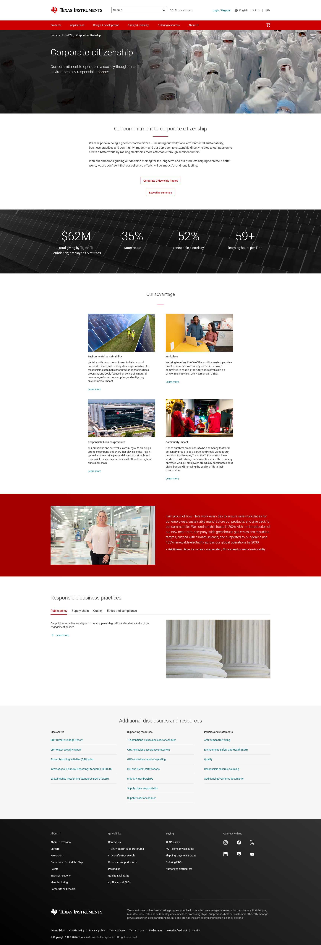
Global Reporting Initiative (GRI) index (72, 759)
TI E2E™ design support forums (126, 848)
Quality (208, 759)
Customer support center (122, 862)
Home (54, 35)
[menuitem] (268, 25)
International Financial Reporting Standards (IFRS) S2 (81, 768)
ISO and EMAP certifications (143, 768)
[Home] (77, 10)
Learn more (94, 389)
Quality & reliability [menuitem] (138, 25)
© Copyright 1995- (64, 937)
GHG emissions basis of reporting (146, 759)
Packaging (114, 868)
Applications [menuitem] (77, 25)
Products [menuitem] (56, 25)
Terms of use (136, 930)
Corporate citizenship (88, 35)
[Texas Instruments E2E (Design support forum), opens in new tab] (239, 855)
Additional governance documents (224, 778)
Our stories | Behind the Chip (67, 862)
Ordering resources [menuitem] (169, 25)
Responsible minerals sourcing (221, 768)
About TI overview (61, 842)
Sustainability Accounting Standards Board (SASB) (80, 778)
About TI (67, 35)
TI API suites (173, 842)
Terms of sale (117, 930)
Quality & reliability (118, 875)
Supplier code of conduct (141, 798)
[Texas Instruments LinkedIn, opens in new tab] (225, 855)
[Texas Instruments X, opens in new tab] (252, 843)
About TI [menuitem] (193, 25)
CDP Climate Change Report (67, 739)
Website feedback (177, 930)
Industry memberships (140, 778)
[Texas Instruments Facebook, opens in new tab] (239, 843)
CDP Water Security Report (66, 749)
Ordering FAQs (174, 862)
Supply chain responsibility (142, 788)
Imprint (196, 930)
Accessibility (58, 930)
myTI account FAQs (119, 882)
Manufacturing (59, 882)
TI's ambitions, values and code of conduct (151, 739)
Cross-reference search (121, 855)
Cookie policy (76, 930)
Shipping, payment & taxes (181, 855)
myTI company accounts (180, 848)
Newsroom (57, 855)
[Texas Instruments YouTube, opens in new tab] (252, 855)
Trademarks (155, 930)
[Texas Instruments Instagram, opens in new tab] (225, 843)
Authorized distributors (179, 868)
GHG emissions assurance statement (148, 749)
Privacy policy (97, 930)
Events (54, 868)
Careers (55, 848)
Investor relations (61, 875)
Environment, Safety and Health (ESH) (226, 749)
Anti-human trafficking (217, 739)
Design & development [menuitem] (106, 25)
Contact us (114, 842)
